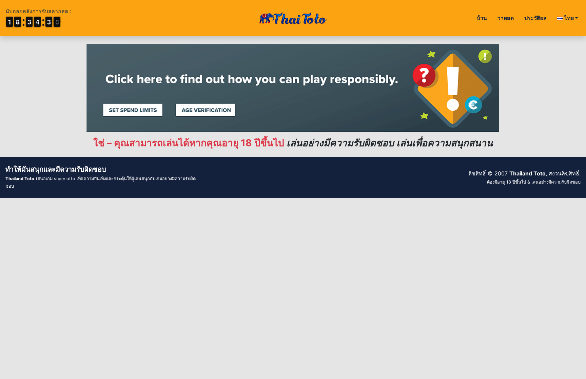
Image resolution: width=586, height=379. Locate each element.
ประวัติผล (535, 18)
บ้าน (482, 18)
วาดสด (505, 18)
